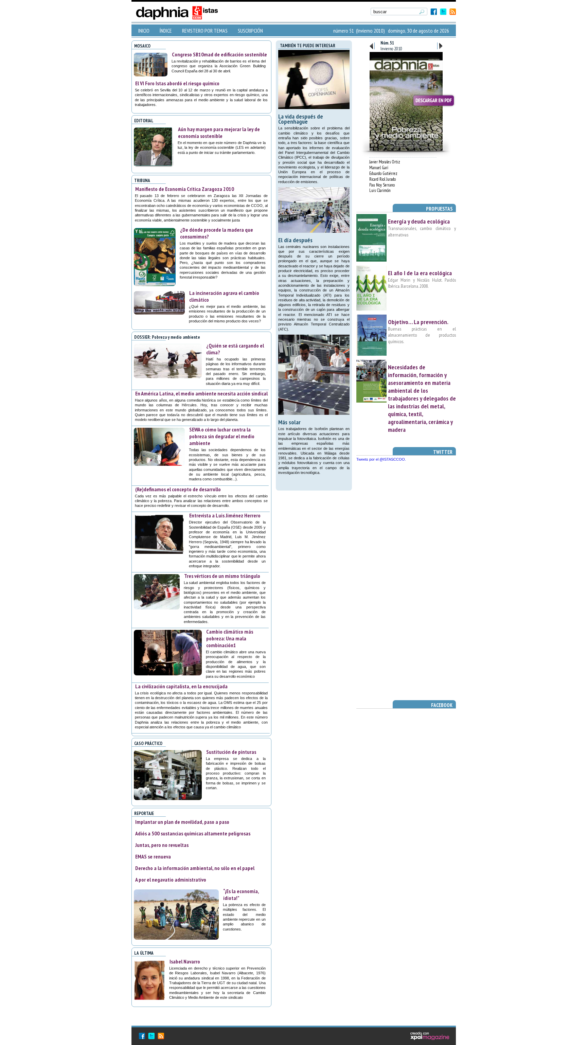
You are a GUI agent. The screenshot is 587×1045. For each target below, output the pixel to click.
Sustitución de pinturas (231, 751)
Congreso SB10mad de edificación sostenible (219, 54)
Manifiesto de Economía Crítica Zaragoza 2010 (184, 188)
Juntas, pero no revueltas (162, 845)
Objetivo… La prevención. (418, 322)
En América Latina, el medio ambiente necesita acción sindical (201, 393)
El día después (295, 240)
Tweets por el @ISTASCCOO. (381, 459)
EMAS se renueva (153, 856)
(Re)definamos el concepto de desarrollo (178, 489)
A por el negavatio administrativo (170, 879)
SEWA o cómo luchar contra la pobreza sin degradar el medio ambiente (221, 436)
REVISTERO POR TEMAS (205, 30)
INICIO (143, 30)
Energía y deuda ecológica (419, 221)
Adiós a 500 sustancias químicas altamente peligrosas (192, 833)
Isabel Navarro (185, 961)
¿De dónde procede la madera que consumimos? (216, 233)
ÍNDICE (166, 30)
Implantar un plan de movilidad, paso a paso (182, 821)
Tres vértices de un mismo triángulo (222, 575)
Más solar (289, 422)
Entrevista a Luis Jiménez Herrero (225, 515)
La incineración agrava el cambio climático (224, 296)
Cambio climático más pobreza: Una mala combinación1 (229, 638)
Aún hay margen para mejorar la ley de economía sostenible (219, 132)
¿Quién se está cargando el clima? (235, 349)
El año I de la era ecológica (420, 273)
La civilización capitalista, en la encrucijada (181, 686)
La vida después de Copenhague (300, 118)
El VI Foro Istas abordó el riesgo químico (177, 83)
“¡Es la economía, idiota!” (241, 894)
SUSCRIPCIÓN (250, 30)
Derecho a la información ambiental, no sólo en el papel (194, 868)
